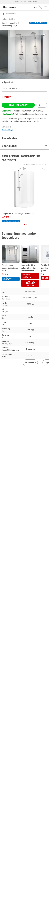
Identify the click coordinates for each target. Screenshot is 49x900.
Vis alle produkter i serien (33, 164)
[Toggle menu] (45, 7)
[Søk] (3, 14)
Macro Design (7, 129)
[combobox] (24, 88)
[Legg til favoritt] (44, 35)
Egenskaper (9, 146)
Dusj (5, 19)
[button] (24, 82)
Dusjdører (12, 19)
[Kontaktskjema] (35, 7)
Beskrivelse (9, 138)
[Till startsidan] (9, 7)
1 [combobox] (40, 105)
